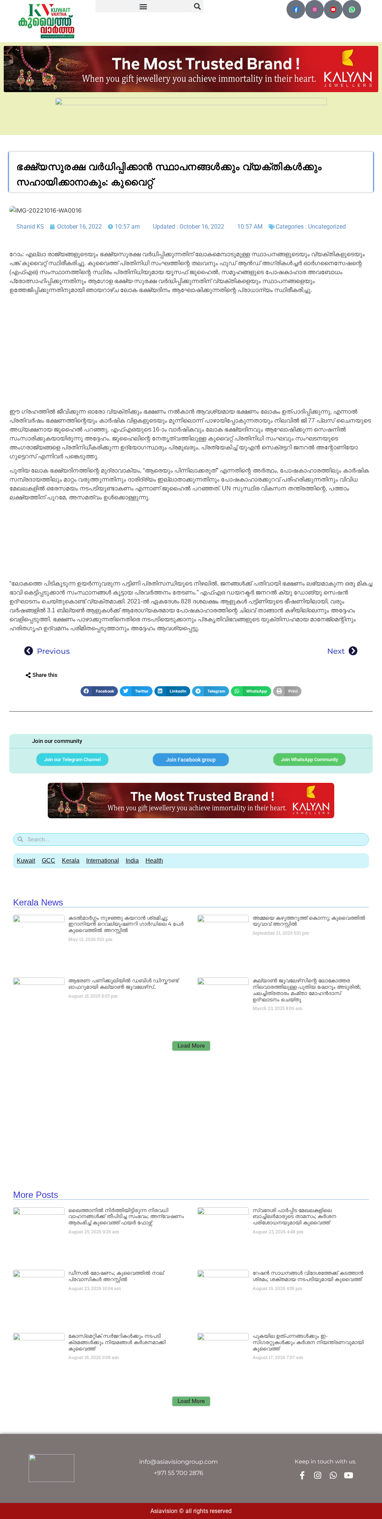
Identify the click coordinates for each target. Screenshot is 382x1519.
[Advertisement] (191, 352)
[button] (143, 6)
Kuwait (26, 860)
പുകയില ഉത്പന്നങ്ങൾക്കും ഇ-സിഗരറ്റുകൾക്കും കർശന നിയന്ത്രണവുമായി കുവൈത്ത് (308, 1342)
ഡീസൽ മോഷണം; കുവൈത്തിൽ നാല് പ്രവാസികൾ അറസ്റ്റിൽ (116, 1276)
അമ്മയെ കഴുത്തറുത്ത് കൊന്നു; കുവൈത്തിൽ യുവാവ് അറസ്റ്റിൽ (309, 921)
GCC (48, 860)
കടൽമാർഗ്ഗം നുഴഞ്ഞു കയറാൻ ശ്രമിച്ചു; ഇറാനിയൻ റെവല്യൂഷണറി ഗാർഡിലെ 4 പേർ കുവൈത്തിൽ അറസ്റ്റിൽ (126, 924)
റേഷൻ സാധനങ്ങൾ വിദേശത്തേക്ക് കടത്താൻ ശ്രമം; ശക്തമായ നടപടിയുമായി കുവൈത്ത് (308, 1276)
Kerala (70, 860)
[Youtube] (348, 1475)
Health (154, 860)
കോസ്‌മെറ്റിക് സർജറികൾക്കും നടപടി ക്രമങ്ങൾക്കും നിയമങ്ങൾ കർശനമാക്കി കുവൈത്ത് (117, 1342)
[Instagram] (318, 1475)
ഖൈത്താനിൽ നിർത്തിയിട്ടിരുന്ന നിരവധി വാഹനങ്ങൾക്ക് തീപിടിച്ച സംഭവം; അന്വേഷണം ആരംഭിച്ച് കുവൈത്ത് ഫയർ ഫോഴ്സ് (126, 1216)
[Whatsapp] (333, 1475)
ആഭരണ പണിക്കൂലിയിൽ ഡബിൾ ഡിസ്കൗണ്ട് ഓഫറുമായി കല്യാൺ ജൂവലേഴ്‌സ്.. (123, 983)
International (102, 860)
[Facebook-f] (302, 1475)
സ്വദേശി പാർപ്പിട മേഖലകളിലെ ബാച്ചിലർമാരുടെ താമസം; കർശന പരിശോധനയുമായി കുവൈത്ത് (294, 1216)
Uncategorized (327, 226)
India (132, 860)
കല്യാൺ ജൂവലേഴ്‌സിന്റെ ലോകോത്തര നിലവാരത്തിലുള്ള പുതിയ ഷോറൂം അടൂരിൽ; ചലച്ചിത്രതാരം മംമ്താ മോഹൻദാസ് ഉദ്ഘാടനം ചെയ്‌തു (307, 989)
